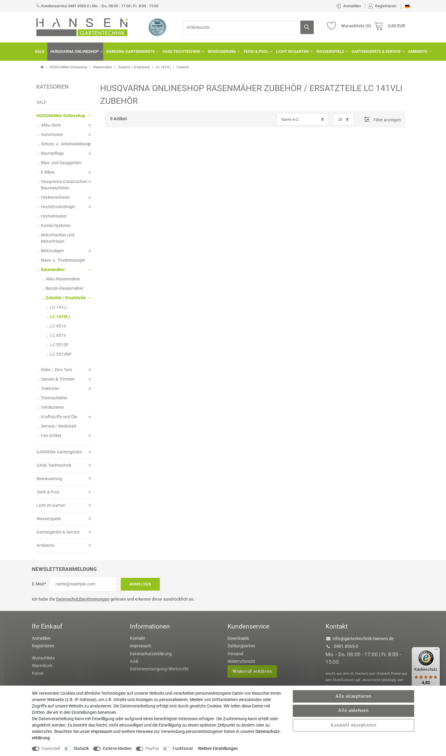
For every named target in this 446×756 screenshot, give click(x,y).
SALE (39, 51)
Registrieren (43, 645)
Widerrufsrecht (241, 661)
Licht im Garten (292, 51)
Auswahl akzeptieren (353, 725)
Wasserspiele (330, 51)
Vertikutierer (52, 407)
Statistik (81, 748)
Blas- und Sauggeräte (61, 162)
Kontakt (137, 638)
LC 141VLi (163, 67)
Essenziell (51, 748)
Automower (52, 134)
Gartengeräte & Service (376, 51)
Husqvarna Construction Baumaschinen (64, 184)
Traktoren (50, 388)
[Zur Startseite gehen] (42, 67)
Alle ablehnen (353, 710)
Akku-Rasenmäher (63, 278)
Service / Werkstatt (58, 426)
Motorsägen (52, 250)
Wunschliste (43, 658)
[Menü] (436, 650)
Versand (235, 653)
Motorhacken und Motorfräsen (57, 238)
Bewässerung (222, 51)
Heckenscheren (55, 197)
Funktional (183, 748)
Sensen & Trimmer (58, 379)
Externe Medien (117, 748)
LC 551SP (59, 344)
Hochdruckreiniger (58, 206)
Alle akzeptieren (353, 696)
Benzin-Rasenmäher (64, 288)
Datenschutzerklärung (151, 653)
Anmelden (140, 584)
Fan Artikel (51, 435)
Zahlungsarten (241, 645)
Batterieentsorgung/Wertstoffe (159, 668)
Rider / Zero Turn (56, 369)
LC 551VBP (61, 354)
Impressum (140, 645)
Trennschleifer (54, 397)
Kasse (37, 673)
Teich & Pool (256, 51)
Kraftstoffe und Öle (59, 416)
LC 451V (58, 335)
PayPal (152, 748)
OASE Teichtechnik (181, 51)
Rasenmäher (102, 67)
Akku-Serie (51, 125)
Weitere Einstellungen (218, 748)
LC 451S (58, 326)
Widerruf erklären (252, 671)
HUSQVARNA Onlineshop (74, 51)
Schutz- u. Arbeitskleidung (65, 143)
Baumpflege (52, 153)
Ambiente (417, 51)
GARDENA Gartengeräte (130, 51)
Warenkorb (42, 665)
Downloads (238, 638)
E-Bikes (48, 172)
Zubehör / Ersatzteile (134, 67)
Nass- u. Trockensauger (63, 260)
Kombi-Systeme (55, 225)
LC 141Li (58, 307)
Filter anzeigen (387, 119)
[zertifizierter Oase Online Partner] (157, 27)
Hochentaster (54, 216)
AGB (134, 661)
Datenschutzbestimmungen (83, 599)
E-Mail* (39, 583)
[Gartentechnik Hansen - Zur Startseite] (81, 26)
